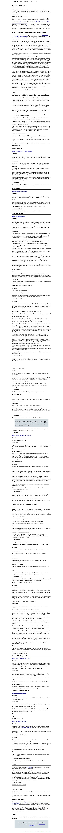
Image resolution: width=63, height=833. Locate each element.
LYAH (43, 35)
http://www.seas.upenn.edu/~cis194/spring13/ (22, 151)
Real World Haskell (24, 36)
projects (31, 1)
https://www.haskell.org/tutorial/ (19, 693)
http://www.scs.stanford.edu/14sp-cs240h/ (21, 658)
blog (36, 1)
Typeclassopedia (15, 36)
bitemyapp (15, 1)
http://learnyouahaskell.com (18, 216)
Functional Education (19, 6)
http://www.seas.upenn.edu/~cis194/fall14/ (21, 435)
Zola (41, 831)
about (20, 1)
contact (26, 1)
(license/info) (31, 831)
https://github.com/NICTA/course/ (19, 191)
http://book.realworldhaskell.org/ (19, 721)
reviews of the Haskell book (28, 25)
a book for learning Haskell (23, 802)
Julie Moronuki (21, 21)
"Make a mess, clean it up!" (26, 727)
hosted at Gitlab (48, 831)
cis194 (46, 35)
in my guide (29, 767)
